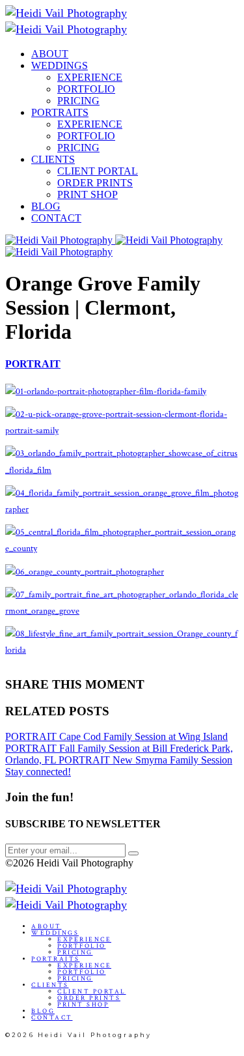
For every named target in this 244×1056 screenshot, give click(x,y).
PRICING (78, 100)
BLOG (46, 206)
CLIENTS (53, 159)
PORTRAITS (59, 112)
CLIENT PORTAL (97, 171)
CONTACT (56, 217)
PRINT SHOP (87, 194)
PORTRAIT (33, 363)
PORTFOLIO (86, 88)
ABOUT (49, 53)
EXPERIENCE (89, 77)
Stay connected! (38, 771)
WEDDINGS (59, 65)
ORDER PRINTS (95, 182)
